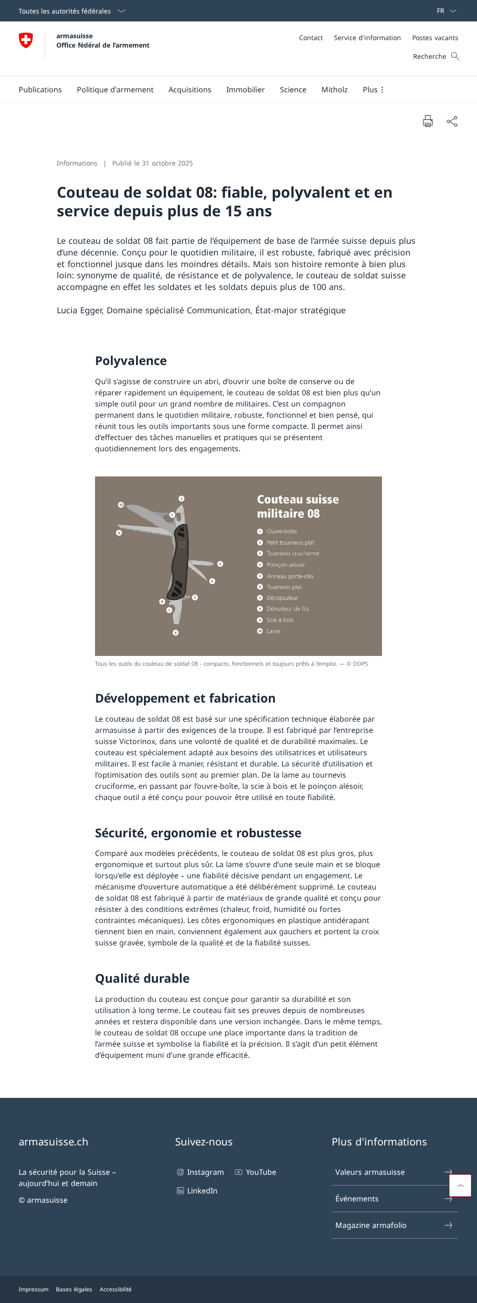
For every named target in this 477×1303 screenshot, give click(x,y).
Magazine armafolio (371, 1225)
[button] (40, 89)
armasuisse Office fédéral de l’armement (103, 40)
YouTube (261, 1172)
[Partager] (452, 121)
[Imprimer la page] (428, 120)
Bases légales (74, 1289)
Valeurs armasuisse (370, 1172)
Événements (357, 1198)
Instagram (205, 1172)
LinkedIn (202, 1191)
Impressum (33, 1289)
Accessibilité (116, 1289)
